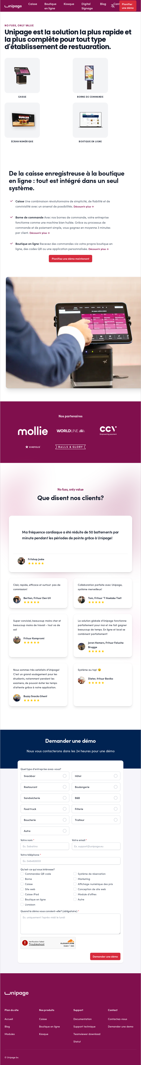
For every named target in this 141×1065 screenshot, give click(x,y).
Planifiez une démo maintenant (70, 258)
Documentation (82, 1019)
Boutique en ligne (50, 6)
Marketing (84, 879)
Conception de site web (92, 889)
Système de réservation (92, 873)
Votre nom (27, 840)
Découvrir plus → (84, 206)
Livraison (30, 904)
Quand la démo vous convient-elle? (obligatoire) (50, 911)
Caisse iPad (32, 894)
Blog (103, 4)
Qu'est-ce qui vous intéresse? (38, 869)
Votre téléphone (31, 854)
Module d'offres (87, 894)
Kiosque (69, 4)
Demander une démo (105, 956)
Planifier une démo (128, 6)
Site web (30, 889)
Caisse (32, 4)
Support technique (84, 1026)
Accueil (9, 1019)
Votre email (79, 840)
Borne (28, 879)
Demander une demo (120, 1026)
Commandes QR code (38, 873)
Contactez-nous (117, 1019)
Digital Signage (87, 6)
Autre (81, 899)
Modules (10, 1034)
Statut (77, 1041)
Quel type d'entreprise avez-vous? (41, 769)
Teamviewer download (86, 1034)
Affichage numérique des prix (95, 884)
